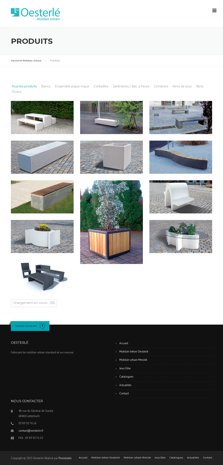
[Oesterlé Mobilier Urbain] (35, 14)
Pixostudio (65, 458)
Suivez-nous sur (26, 325)
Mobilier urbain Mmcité (133, 360)
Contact (124, 393)
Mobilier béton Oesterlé (133, 351)
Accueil (123, 343)
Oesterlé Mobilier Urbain (26, 60)
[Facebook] (42, 326)
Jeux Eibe (125, 368)
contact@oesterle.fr (31, 431)
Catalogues (126, 376)
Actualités (125, 385)
